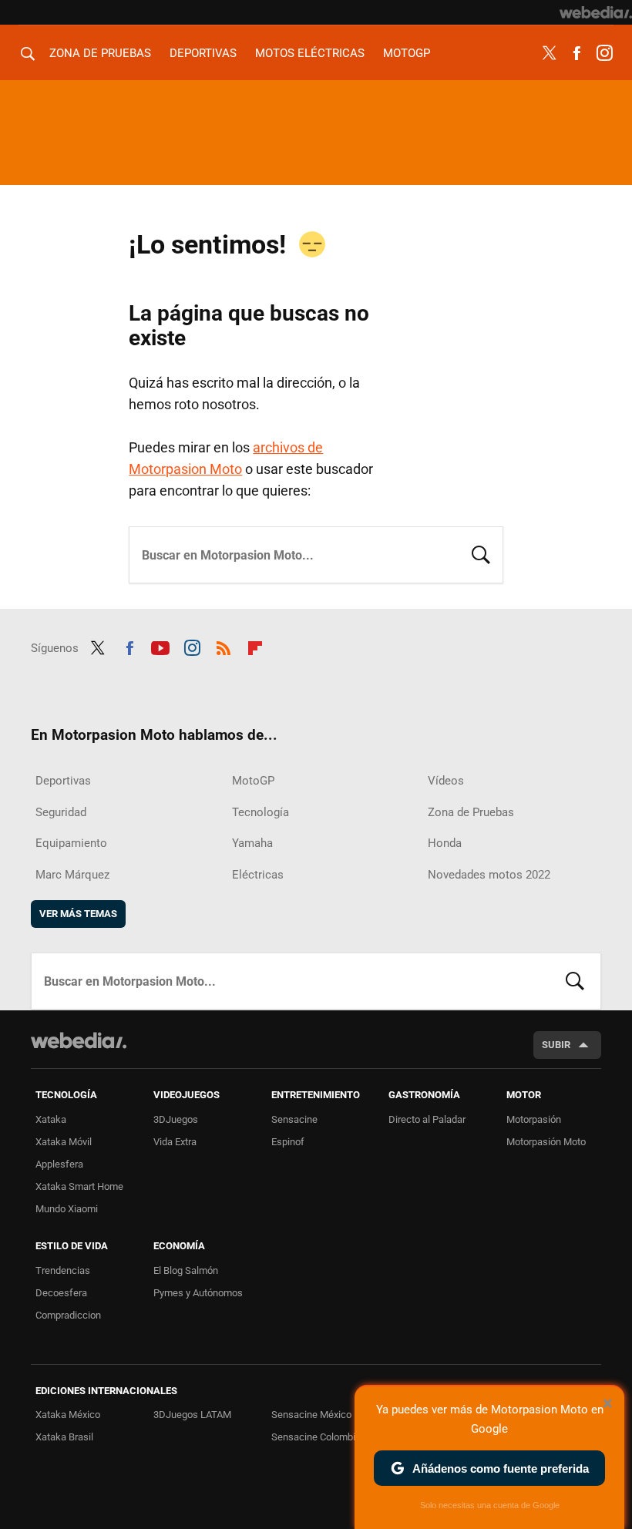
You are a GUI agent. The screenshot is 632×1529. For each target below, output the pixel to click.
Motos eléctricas (310, 53)
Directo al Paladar (427, 1119)
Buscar (481, 553)
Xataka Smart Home (79, 1186)
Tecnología (260, 812)
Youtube (160, 645)
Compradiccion (68, 1315)
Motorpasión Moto (546, 1142)
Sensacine (294, 1119)
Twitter (549, 53)
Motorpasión (533, 1119)
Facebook (576, 53)
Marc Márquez (72, 875)
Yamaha (252, 843)
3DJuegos (175, 1119)
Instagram (604, 53)
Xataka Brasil (64, 1437)
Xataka (50, 1119)
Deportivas (203, 53)
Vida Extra (175, 1142)
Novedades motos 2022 (489, 875)
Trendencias (62, 1270)
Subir (556, 1044)
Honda (445, 843)
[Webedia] (596, 12)
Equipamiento (71, 843)
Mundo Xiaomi (66, 1209)
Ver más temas (78, 913)
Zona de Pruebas (100, 53)
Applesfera (59, 1164)
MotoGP (406, 53)
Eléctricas (258, 875)
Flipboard (255, 645)
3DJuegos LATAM (192, 1414)
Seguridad (60, 812)
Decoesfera (61, 1293)
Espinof (287, 1142)
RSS (223, 645)
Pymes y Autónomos (198, 1293)
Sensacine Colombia (316, 1437)
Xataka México (67, 1414)
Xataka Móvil (63, 1142)
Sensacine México (311, 1414)
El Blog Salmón (185, 1270)
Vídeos (446, 781)
